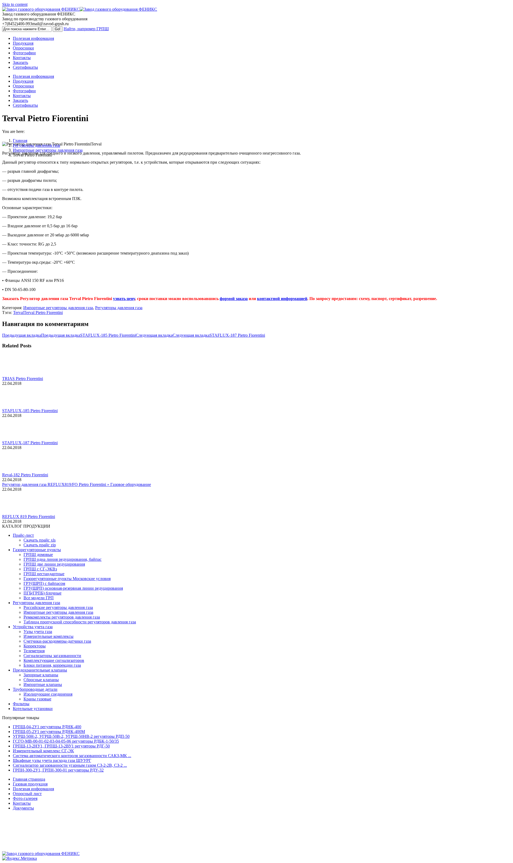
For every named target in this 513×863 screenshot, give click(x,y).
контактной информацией (282, 298)
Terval (18, 312)
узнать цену (124, 298)
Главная (20, 140)
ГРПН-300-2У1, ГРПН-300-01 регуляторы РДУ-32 (58, 770)
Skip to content (15, 4)
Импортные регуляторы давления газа (48, 150)
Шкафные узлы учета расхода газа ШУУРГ (52, 760)
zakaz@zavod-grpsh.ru (256, 844)
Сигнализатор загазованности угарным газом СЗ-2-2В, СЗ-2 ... (70, 765)
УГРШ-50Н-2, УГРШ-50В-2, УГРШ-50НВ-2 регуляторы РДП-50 (71, 736)
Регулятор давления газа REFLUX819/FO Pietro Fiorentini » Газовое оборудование (76, 484)
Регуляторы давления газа (36, 145)
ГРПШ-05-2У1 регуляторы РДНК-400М (49, 731)
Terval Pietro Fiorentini (43, 312)
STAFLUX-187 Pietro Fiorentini (30, 442)
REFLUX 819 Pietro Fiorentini (28, 516)
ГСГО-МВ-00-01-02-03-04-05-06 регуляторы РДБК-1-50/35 (66, 741)
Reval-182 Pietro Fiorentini (25, 475)
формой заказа (234, 298)
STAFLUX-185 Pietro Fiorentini (30, 410)
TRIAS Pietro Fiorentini (22, 378)
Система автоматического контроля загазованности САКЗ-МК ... (72, 755)
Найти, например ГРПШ (86, 28)
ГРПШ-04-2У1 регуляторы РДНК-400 (47, 726)
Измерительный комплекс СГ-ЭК (43, 751)
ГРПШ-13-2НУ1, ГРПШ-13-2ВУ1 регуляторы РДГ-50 (61, 746)
